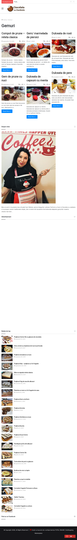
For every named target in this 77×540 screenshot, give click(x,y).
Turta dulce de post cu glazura (23, 461)
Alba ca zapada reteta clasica (23, 372)
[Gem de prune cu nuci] (13, 93)
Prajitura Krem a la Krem (21, 399)
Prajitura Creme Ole (20, 452)
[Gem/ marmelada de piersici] (38, 50)
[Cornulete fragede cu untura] (7, 509)
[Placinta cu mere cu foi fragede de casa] (7, 393)
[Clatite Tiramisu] (7, 500)
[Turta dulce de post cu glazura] (7, 464)
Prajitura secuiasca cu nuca (22, 355)
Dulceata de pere (62, 72)
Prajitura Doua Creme (21, 435)
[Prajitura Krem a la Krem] (7, 402)
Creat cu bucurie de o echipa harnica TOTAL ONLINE (48, 530)
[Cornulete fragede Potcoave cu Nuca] (7, 491)
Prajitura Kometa (19, 408)
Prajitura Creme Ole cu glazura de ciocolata (27, 337)
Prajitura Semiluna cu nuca (22, 417)
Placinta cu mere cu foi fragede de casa (26, 390)
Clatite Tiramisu (19, 497)
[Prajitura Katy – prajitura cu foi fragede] (7, 366)
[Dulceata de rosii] (63, 46)
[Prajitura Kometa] (7, 411)
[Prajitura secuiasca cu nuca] (7, 357)
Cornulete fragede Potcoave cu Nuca (25, 488)
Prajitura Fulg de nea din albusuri (24, 381)
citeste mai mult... (7, 211)
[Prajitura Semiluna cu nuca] (7, 420)
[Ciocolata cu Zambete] (16, 8)
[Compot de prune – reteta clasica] (13, 50)
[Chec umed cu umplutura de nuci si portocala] (7, 348)
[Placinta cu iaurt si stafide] (7, 482)
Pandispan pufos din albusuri (23, 444)
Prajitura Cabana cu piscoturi (23, 1)
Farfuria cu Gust (55, 207)
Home (5, 20)
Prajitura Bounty (19, 426)
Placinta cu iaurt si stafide (22, 479)
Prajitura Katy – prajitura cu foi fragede (26, 363)
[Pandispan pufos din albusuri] (7, 446)
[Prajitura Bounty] (7, 428)
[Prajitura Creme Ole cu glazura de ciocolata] (7, 339)
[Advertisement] (38, 274)
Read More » (7, 70)
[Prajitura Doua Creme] (7, 437)
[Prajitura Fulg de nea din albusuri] (7, 384)
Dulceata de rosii (62, 33)
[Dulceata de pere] (63, 86)
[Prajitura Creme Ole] (7, 455)
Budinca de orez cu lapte (22, 470)
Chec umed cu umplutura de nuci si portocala (28, 346)
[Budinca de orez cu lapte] (7, 473)
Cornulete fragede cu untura (23, 506)
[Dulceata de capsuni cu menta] (38, 95)
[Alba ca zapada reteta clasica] (7, 375)
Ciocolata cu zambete (68, 207)
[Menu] (3, 9)
